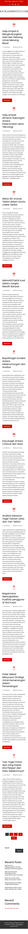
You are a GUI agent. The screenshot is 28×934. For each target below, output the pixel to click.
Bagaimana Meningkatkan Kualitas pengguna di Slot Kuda (13, 598)
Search (7, 848)
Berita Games (18, 47)
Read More (7, 100)
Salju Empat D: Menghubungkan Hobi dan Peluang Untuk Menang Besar (12, 37)
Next (14, 838)
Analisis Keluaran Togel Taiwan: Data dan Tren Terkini (13, 518)
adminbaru (7, 47)
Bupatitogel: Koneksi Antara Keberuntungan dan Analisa (13, 363)
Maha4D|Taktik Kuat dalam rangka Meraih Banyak (13, 283)
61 (20, 834)
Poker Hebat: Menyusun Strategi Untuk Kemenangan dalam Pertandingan (13, 680)
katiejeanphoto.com (14, 11)
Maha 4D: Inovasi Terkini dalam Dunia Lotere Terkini (13, 201)
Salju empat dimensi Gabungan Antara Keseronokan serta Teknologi (14, 873)
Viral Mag (18, 924)
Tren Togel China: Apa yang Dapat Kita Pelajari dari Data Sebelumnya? (13, 766)
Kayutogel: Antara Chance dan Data (12, 442)
